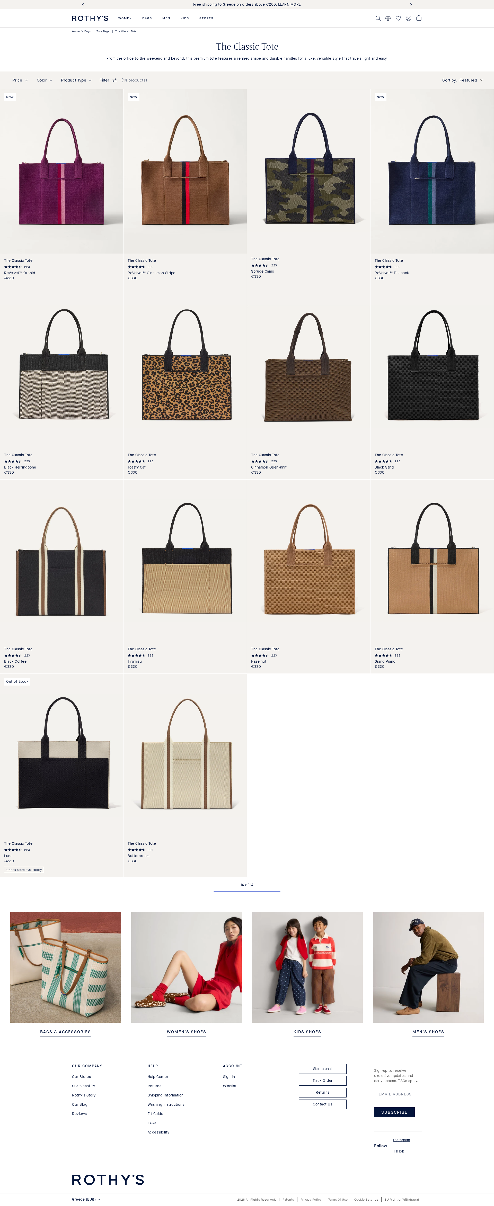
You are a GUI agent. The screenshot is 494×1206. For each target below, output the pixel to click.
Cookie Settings (366, 1200)
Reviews (79, 1113)
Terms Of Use (338, 1200)
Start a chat (322, 1068)
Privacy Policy (311, 1200)
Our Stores (81, 1076)
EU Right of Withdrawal (402, 1200)
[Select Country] (388, 18)
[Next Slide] (410, 5)
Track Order (323, 1080)
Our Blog (79, 1104)
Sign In (229, 1076)
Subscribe (394, 1112)
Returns (155, 1086)
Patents (288, 1200)
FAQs (152, 1123)
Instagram (401, 1140)
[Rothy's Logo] (90, 18)
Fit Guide (155, 1113)
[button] (125, 18)
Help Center (158, 1076)
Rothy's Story (84, 1095)
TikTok (398, 1151)
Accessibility (159, 1132)
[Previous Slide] (84, 5)
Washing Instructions (166, 1104)
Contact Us (322, 1104)
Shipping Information (166, 1095)
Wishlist (229, 1086)
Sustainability (83, 1086)
